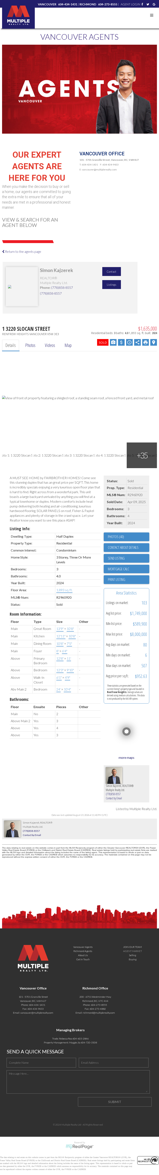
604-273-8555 (99, 1004)
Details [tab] (10, 345)
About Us (83, 955)
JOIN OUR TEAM (132, 946)
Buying (132, 959)
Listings (111, 284)
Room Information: (26, 614)
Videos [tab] (50, 345)
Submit (114, 1102)
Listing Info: (20, 528)
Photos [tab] (30, 345)
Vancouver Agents (83, 946)
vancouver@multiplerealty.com (36, 1012)
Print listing (116, 579)
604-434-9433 (36, 1008)
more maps (126, 757)
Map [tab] (68, 345)
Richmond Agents (82, 951)
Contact (111, 271)
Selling (132, 955)
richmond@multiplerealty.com (99, 1012)
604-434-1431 (37, 1004)
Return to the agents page (22, 251)
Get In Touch (83, 959)
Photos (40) (116, 536)
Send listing (116, 558)
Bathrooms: (19, 699)
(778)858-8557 (62, 287)
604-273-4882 (98, 1008)
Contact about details (123, 547)
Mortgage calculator (128, 569)
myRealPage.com (80, 1147)
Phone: (45, 287)
